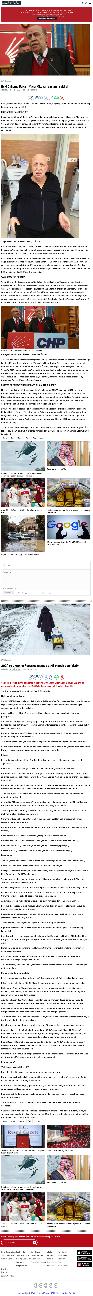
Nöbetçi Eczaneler (23, 1259)
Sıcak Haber (63, 1265)
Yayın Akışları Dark (23, 1255)
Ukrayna (21, 1121)
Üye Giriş (4, 1269)
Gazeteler (62, 1262)
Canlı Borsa (35, 1252)
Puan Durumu (36, 1259)
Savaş (13, 1121)
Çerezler (47, 1293)
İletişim (28, 1293)
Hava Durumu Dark (8, 1252)
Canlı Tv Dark (21, 1252)
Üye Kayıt (5, 1272)
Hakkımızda (21, 1293)
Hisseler (50, 1259)
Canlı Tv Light (6, 1259)
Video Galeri (62, 1255)
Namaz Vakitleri (37, 1255)
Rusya (5, 1121)
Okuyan (19, 438)
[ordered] (32, 592)
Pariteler (50, 1265)
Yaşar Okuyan (38, 438)
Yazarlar (61, 1259)
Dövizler (50, 1255)
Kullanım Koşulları (62, 1293)
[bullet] (36, 592)
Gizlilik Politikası (37, 1293)
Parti (28, 438)
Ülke (29, 1121)
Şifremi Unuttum (7, 1276)
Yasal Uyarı (72, 1293)
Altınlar (49, 1252)
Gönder (8, 593)
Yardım (37, 1121)
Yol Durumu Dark (7, 1255)
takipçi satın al (22, 1265)
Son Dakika (20, 1262)
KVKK (53, 1293)
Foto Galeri (62, 1252)
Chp (12, 438)
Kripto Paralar (52, 1262)
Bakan (5, 438)
